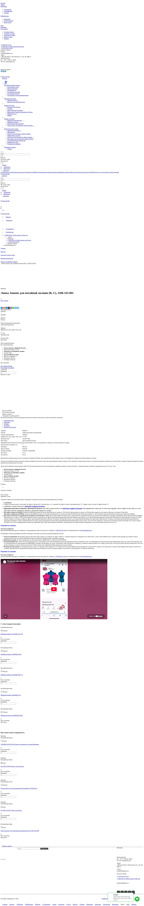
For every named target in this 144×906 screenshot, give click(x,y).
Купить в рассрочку (10, 427)
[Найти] (2, 163)
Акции (3, 861)
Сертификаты (8, 11)
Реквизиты (7, 19)
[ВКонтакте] (15, 65)
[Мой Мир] (6, 308)
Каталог (3, 859)
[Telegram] (43, 65)
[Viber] (11, 308)
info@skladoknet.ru (86, 530)
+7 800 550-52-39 (60, 530)
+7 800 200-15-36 (60, 556)
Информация (5, 871)
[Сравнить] (1, 304)
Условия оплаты (9, 32)
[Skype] (16, 308)
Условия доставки (9, 33)
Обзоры (6, 39)
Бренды (3, 862)
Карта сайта (7, 22)
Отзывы (6, 13)
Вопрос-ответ (8, 37)
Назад (10, 237)
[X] (9, 308)
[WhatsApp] (13, 308)
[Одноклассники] (72, 65)
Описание (7, 422)
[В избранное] (1, 302)
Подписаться (44, 848)
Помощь (3, 877)
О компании (7, 9)
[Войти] (1, 205)
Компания (4, 864)
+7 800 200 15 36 (6, 45)
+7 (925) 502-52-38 (6, 48)
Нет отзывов (4, 301)
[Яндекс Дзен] (100, 65)
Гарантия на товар (9, 35)
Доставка (7, 425)
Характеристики (9, 420)
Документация (8, 21)
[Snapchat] (129, 65)
